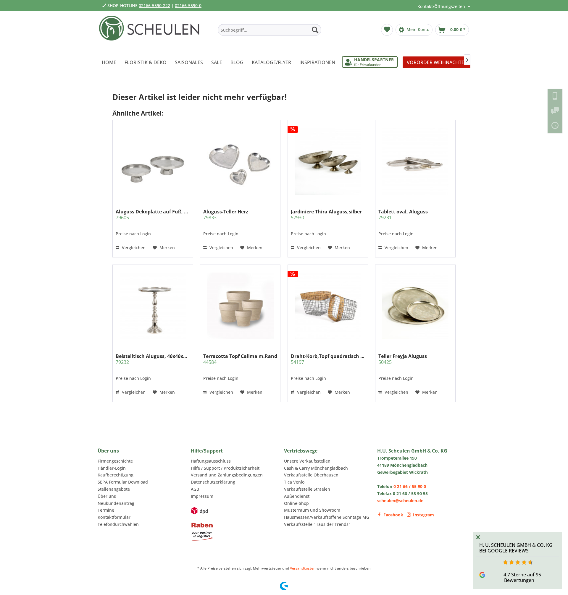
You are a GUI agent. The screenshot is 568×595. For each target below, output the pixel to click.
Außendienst (296, 496)
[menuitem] (269, 30)
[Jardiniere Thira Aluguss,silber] (328, 161)
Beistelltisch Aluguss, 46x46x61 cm (153, 359)
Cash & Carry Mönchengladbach (316, 468)
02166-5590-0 (188, 5)
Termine (106, 510)
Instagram (423, 515)
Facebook (393, 515)
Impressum (202, 496)
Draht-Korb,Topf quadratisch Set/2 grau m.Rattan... (328, 359)
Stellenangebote (114, 489)
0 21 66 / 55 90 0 (409, 486)
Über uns (107, 496)
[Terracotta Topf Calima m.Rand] (240, 306)
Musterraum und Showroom (312, 510)
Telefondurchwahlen (118, 524)
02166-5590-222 (154, 5)
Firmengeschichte (115, 461)
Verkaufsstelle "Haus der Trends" (317, 524)
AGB (195, 489)
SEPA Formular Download (123, 482)
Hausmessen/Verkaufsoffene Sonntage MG (326, 517)
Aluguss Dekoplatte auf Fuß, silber (153, 215)
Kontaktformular (114, 517)
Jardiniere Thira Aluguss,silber (326, 215)
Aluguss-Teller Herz (225, 215)
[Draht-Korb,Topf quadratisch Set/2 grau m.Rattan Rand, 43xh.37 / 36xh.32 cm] (328, 306)
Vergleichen (133, 247)
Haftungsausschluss (211, 461)
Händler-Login (112, 468)
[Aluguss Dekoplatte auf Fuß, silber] (153, 161)
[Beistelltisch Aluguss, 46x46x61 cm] (153, 306)
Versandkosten (303, 568)
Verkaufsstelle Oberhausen (311, 475)
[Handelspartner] (370, 62)
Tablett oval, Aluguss (403, 215)
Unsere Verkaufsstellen (307, 461)
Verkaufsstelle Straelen (307, 489)
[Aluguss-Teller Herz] (240, 161)
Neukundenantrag (116, 503)
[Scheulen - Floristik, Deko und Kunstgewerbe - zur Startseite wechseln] (151, 32)
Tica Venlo (294, 482)
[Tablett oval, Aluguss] (415, 161)
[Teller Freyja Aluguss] (415, 306)
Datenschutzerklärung (213, 482)
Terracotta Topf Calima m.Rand (240, 359)
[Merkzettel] (387, 30)
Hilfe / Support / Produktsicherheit (225, 468)
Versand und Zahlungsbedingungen (227, 475)
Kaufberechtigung (115, 475)
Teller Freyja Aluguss (402, 359)
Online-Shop (296, 503)
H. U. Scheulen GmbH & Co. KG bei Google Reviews (516, 548)
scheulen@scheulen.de (400, 500)
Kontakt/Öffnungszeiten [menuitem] (441, 6)
